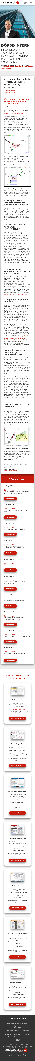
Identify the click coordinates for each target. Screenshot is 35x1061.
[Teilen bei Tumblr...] (17, 1018)
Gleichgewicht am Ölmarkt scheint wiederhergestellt (15, 337)
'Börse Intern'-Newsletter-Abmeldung (17, 1023)
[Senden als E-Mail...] (25, 1018)
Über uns (27, 1034)
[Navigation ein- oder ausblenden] (31, 3)
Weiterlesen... (10, 498)
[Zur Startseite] (12, 2)
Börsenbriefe (17, 1034)
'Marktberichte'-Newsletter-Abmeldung (17, 1030)
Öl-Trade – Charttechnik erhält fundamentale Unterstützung (17, 67)
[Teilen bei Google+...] (15, 1018)
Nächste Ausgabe (10, 90)
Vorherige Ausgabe (10, 92)
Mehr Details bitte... (17, 718)
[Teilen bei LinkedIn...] (23, 1018)
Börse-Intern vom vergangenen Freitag (16, 112)
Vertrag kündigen (17, 1040)
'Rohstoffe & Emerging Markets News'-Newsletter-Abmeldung (17, 1026)
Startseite (4, 65)
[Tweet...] (12, 1018)
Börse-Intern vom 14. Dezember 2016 (15, 294)
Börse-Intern (24, 65)
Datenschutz (17, 1037)
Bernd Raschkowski (19, 710)
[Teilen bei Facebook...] (9, 1018)
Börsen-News (14, 65)
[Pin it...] (20, 1018)
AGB (8, 1037)
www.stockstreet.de (10, 470)
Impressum (27, 1037)
